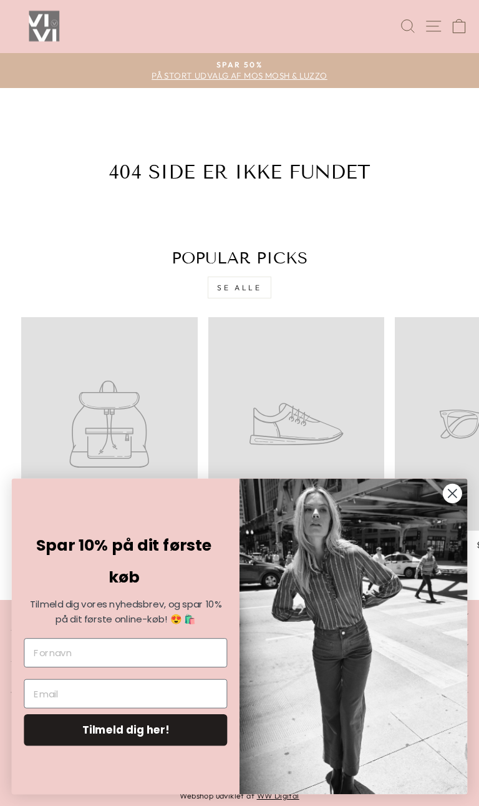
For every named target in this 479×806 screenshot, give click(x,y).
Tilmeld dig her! (126, 729)
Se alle (239, 287)
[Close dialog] (452, 493)
